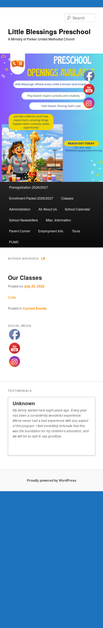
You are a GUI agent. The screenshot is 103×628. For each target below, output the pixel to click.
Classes (67, 198)
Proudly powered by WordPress (51, 477)
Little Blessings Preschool (49, 31)
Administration (19, 209)
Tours (76, 231)
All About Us (47, 209)
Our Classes (25, 277)
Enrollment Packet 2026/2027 (31, 198)
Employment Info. (51, 231)
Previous (84, 446)
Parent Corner (19, 231)
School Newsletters (23, 220)
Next (89, 446)
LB (43, 258)
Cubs (12, 297)
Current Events (35, 308)
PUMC (14, 241)
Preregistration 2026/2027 (28, 187)
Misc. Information (58, 220)
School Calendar (77, 209)
